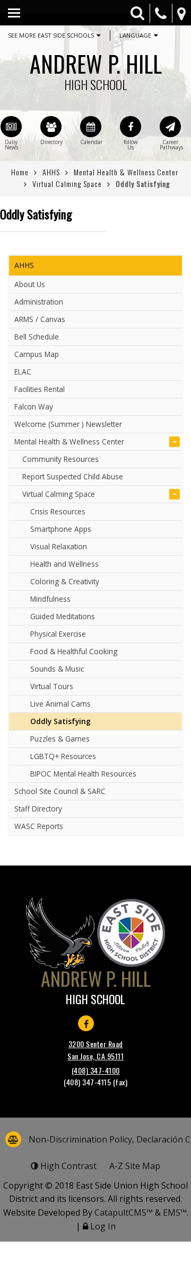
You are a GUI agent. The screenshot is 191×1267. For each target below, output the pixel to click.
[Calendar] (90, 126)
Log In (103, 1226)
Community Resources (60, 459)
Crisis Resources (57, 511)
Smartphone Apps (60, 529)
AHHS (51, 171)
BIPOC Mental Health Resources (83, 774)
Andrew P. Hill (96, 69)
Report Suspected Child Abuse (72, 476)
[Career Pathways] (170, 126)
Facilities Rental (39, 389)
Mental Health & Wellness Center (126, 171)
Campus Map (36, 354)
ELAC (22, 372)
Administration (38, 302)
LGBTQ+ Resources (63, 756)
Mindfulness (50, 599)
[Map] (181, 13)
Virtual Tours (51, 686)
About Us (29, 284)
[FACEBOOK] (86, 1023)
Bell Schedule (36, 337)
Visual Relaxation (58, 546)
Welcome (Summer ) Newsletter (68, 424)
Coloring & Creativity (64, 581)
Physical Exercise (58, 634)
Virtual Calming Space (67, 183)
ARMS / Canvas (39, 319)
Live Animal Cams (60, 704)
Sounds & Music (57, 669)
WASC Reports (38, 826)
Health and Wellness (64, 564)
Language (135, 35)
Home (20, 171)
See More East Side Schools (51, 35)
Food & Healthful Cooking (73, 651)
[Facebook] (130, 126)
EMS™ (175, 1212)
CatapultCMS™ (123, 1212)
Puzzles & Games (60, 739)
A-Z (134, 1166)
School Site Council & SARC (60, 791)
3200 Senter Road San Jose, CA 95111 (95, 1049)
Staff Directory (38, 809)
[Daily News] (11, 126)
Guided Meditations (62, 616)
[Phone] (161, 13)
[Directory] (51, 126)
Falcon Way (33, 406)
